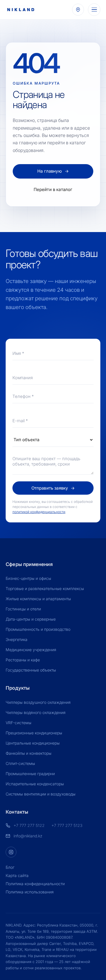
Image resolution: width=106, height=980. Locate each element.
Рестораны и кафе (23, 659)
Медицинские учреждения (31, 649)
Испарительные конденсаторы (35, 783)
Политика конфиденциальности (35, 883)
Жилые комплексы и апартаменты (38, 598)
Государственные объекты (31, 670)
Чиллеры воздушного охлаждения (38, 702)
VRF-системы (18, 722)
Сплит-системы (20, 763)
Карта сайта (17, 875)
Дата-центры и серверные (31, 619)
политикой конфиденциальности (38, 512)
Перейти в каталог (53, 189)
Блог (10, 867)
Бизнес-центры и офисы (28, 578)
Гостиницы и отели (23, 608)
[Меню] (94, 9)
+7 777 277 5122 (29, 825)
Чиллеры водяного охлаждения (36, 712)
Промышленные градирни (30, 773)
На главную (53, 171)
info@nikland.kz (28, 835)
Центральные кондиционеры (33, 743)
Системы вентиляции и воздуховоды (40, 794)
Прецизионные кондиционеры (34, 732)
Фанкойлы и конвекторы (28, 753)
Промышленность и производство (38, 629)
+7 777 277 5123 (66, 825)
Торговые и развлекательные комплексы (45, 588)
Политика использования (30, 891)
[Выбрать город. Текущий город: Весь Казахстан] (78, 10)
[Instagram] (11, 852)
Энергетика (16, 639)
